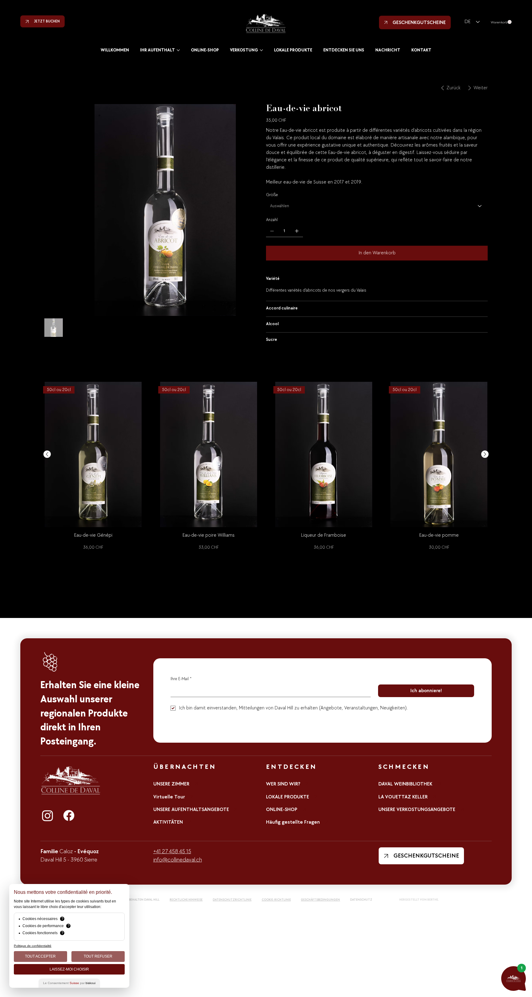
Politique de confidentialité (32, 945)
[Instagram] (47, 815)
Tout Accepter (40, 956)
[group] (266, 466)
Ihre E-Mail (181, 678)
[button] (501, 22)
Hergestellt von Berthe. (419, 900)
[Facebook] (69, 815)
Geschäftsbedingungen (320, 900)
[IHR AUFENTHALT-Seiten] (178, 50)
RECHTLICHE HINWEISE (186, 900)
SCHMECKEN (403, 767)
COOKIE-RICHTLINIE (276, 900)
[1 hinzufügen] (297, 231)
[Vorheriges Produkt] (47, 454)
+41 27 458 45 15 (172, 851)
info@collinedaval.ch (177, 859)
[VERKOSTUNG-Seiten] (261, 50)
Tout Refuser (98, 956)
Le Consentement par (69, 983)
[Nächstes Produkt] (485, 454)
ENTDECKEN (291, 767)
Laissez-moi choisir (69, 969)
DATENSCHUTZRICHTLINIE (232, 900)
